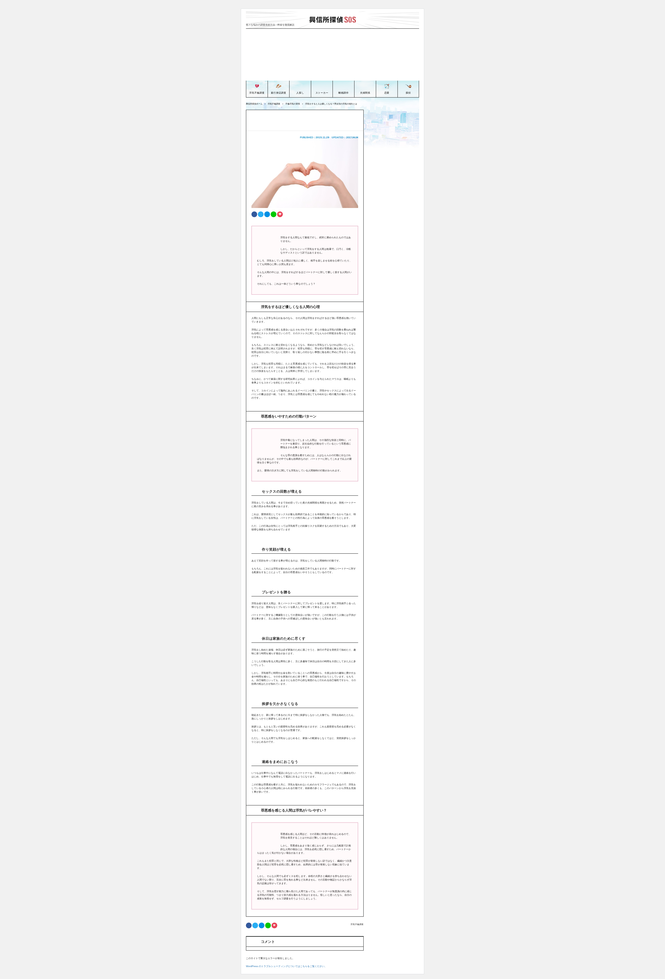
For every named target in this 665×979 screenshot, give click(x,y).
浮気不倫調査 (256, 92)
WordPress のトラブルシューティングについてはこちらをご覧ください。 (286, 966)
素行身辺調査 (278, 92)
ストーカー (322, 92)
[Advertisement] (332, 54)
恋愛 (386, 92)
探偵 (408, 92)
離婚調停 (343, 92)
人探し (300, 92)
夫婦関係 (365, 92)
